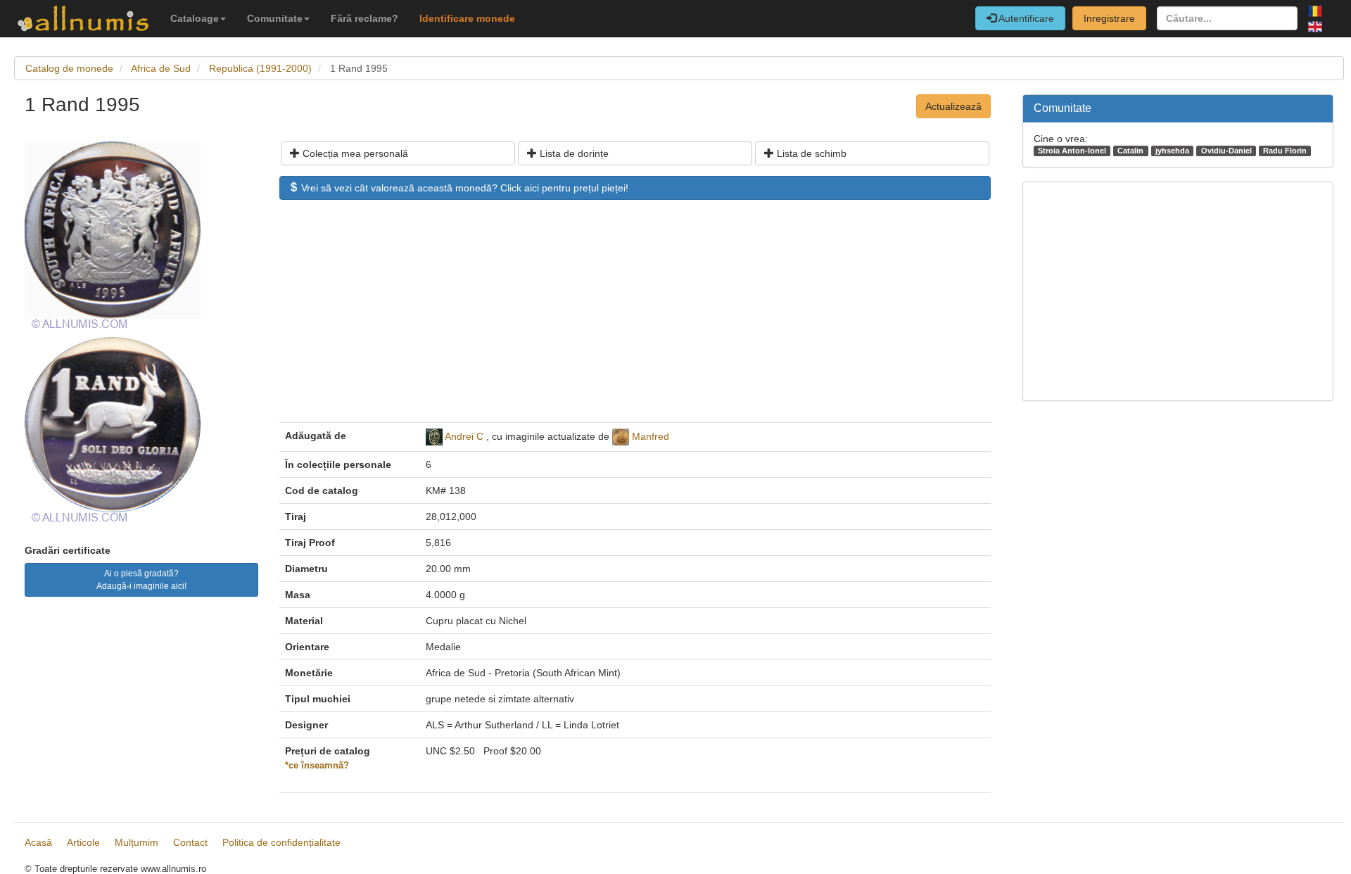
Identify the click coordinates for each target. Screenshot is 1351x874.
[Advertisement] (635, 318)
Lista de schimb (810, 153)
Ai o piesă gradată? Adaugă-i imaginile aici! (141, 580)
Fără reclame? (364, 18)
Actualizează (953, 106)
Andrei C (464, 436)
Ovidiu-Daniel (1226, 150)
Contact (190, 842)
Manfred (650, 436)
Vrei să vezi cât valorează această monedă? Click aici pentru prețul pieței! (463, 188)
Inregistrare (1109, 18)
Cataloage (194, 18)
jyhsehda (1172, 150)
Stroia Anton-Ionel (1072, 150)
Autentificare (1025, 18)
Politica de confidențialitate (281, 842)
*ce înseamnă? (317, 766)
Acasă (38, 842)
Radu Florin (1285, 150)
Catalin (1130, 150)
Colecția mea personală (354, 153)
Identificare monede (467, 18)
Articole (83, 842)
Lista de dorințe (573, 153)
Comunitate (275, 18)
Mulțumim (136, 842)
